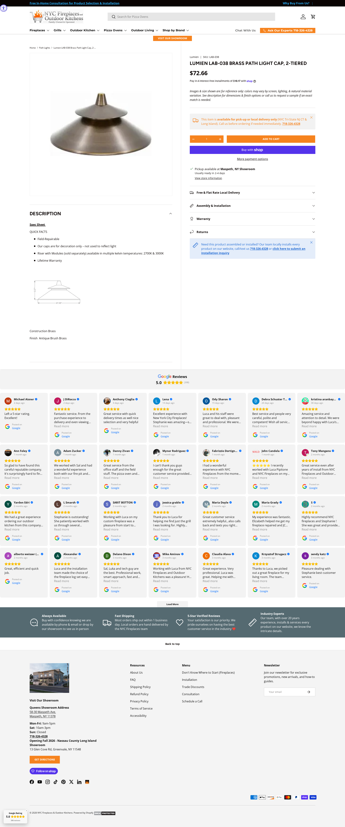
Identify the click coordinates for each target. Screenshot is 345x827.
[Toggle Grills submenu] (64, 30)
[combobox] (191, 17)
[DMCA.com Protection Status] (105, 812)
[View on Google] (8, 401)
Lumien (194, 57)
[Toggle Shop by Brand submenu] (187, 30)
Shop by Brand (174, 30)
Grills (57, 30)
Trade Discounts (193, 687)
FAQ (132, 680)
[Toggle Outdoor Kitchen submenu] (98, 30)
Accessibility (138, 716)
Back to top (172, 644)
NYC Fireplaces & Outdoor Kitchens (55, 812)
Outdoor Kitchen (82, 30)
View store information (208, 178)
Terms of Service (141, 708)
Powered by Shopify (83, 812)
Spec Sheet (38, 225)
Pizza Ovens (113, 30)
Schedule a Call (192, 701)
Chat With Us (245, 30)
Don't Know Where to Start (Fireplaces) (208, 673)
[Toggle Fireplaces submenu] (48, 30)
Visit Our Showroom (172, 38)
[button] (313, 17)
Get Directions (44, 759)
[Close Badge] (26, 810)
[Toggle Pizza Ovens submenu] (125, 30)
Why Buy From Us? (296, 3)
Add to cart (271, 139)
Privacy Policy (139, 701)
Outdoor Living (142, 30)
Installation (189, 680)
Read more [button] (61, 426)
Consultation (190, 694)
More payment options (252, 159)
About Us (136, 673)
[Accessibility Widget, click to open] (3, 8)
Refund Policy (139, 694)
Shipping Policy (140, 687)
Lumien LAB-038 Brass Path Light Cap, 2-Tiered (75, 47)
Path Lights (44, 47)
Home (33, 47)
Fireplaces (37, 30)
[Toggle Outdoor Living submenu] (157, 30)
